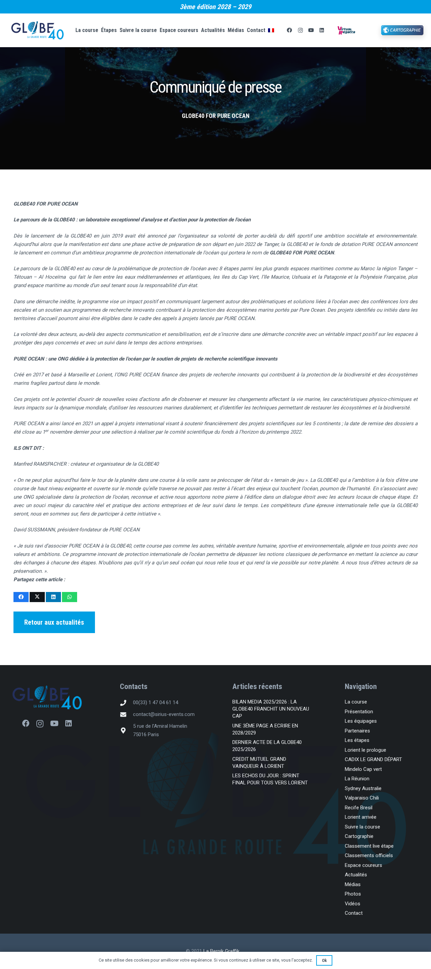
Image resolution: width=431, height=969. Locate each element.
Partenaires (357, 731)
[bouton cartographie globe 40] (402, 30)
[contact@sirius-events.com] (126, 715)
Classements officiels (369, 855)
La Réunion (357, 779)
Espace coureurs (363, 865)
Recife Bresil (358, 808)
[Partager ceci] (21, 597)
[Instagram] (300, 30)
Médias (353, 884)
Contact (354, 913)
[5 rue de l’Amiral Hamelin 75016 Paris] (126, 730)
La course (356, 702)
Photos (353, 894)
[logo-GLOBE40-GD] (37, 30)
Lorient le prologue (365, 750)
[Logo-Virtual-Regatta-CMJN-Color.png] (346, 30)
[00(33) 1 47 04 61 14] (126, 703)
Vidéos (352, 904)
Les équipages (361, 721)
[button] (279, 30)
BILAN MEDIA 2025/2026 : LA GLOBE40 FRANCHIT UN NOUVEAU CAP (270, 709)
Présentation (359, 712)
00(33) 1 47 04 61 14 (155, 702)
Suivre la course (362, 827)
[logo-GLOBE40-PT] (47, 697)
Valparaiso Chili (362, 798)
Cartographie (359, 836)
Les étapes (357, 740)
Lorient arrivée (360, 817)
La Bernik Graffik (221, 951)
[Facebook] (290, 30)
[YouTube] (311, 30)
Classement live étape (369, 846)
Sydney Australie (363, 788)
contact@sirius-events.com (164, 714)
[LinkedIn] (322, 30)
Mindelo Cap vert (363, 769)
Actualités (356, 875)
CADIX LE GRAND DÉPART (373, 759)
